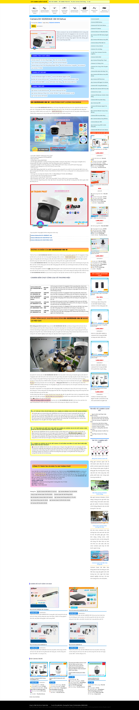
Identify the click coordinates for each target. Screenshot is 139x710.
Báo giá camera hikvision (59, 60)
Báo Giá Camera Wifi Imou (69, 82)
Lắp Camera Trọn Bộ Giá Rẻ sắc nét (40, 90)
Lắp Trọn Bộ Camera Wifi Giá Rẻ (39, 96)
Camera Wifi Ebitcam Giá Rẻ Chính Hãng (100, 95)
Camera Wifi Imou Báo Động (98, 99)
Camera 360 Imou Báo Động (98, 115)
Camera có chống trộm (97, 63)
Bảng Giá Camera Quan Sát (99, 458)
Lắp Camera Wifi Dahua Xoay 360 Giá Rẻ (99, 75)
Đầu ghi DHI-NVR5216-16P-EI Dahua (39, 609)
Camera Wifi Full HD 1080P (37, 82)
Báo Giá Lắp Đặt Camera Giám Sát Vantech (42, 497)
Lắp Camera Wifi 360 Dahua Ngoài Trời (99, 35)
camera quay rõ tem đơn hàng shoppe (41, 60)
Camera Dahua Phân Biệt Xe (98, 43)
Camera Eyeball (95, 19)
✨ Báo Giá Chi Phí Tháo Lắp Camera (99, 418)
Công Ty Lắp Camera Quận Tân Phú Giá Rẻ (41, 494)
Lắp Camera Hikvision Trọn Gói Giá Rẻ (67, 491)
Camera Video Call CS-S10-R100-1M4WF (100, 294)
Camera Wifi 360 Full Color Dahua (99, 129)
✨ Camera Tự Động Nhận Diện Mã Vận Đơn (99, 428)
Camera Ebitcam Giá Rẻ (56, 79)
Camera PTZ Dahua (96, 28)
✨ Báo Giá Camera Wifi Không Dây (99, 417)
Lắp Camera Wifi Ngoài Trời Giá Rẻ (99, 82)
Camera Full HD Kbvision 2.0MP (70, 79)
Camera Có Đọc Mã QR (97, 46)
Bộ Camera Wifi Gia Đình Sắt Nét (39, 503)
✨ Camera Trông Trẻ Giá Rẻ (97, 426)
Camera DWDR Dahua (96, 22)
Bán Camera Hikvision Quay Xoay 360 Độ (99, 111)
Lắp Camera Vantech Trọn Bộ (66, 93)
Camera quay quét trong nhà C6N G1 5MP (99, 325)
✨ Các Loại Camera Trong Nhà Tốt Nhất (99, 421)
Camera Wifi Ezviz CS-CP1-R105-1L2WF (100, 150)
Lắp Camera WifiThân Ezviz (97, 79)
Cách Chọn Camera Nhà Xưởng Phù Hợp (100, 526)
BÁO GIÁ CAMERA (53, 1)
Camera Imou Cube (96, 92)
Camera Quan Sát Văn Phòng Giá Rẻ (63, 494)
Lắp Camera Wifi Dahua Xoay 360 (99, 39)
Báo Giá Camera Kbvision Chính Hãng (100, 493)
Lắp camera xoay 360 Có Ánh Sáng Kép (98, 125)
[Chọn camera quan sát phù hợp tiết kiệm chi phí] (108, 10)
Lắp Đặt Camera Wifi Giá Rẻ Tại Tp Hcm (47, 491)
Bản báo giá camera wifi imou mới (99, 88)
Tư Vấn (88, 1)
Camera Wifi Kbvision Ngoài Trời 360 (99, 106)
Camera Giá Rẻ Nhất (96, 57)
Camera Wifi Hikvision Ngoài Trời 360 (61, 76)
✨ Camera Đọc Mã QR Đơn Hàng (98, 423)
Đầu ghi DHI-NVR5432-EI (75, 644)
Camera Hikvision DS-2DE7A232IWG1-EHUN (93, 679)
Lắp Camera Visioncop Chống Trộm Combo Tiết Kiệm (44, 93)
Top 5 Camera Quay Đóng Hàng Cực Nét (41, 62)
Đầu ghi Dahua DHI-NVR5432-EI (38, 644)
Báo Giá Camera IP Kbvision (60, 62)
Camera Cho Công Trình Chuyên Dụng (99, 67)
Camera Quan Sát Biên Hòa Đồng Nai (99, 563)
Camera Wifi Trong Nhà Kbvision (99, 85)
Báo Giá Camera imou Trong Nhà (68, 65)
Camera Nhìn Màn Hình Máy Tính (99, 71)
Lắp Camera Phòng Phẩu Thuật (99, 60)
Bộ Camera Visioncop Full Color (58, 90)
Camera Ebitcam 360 (96, 122)
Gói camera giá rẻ (36, 658)
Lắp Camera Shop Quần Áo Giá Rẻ (39, 500)
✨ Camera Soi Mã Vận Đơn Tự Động (99, 425)
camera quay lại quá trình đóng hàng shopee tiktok (45, 65)
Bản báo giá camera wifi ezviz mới (40, 79)
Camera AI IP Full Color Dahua (98, 25)
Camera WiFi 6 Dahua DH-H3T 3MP (57, 679)
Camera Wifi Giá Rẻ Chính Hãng (54, 82)
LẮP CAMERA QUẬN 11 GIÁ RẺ (39, 2)
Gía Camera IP (81, 65)
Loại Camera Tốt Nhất (36, 68)
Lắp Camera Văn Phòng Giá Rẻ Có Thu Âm (65, 497)
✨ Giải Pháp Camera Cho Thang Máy (98, 434)
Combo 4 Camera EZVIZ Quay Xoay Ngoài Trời (99, 389)
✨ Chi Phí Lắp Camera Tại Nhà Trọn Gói (99, 431)
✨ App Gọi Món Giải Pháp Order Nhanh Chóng (98, 414)
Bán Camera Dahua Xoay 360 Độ (99, 118)
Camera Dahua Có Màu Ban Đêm (99, 31)
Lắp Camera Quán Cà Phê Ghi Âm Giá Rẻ (60, 500)
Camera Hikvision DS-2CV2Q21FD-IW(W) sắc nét (100, 253)
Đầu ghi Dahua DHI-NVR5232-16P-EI (78, 610)
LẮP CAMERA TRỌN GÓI (64, 1)
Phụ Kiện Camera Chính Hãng (78, 1)
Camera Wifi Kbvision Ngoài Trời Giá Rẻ (41, 76)
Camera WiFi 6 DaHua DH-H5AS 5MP (77, 673)
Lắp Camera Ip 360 (95, 103)
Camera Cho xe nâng (96, 49)
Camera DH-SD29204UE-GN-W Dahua (48, 19)
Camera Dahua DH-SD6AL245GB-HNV (100, 185)
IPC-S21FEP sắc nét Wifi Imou (99, 218)
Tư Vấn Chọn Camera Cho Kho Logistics (98, 53)
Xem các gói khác (35, 697)
